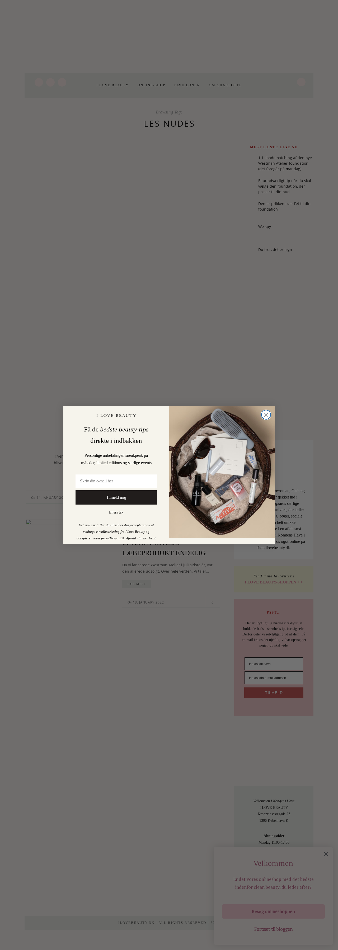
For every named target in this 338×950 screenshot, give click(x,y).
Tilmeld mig (116, 497)
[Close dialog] (266, 414)
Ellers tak (116, 512)
